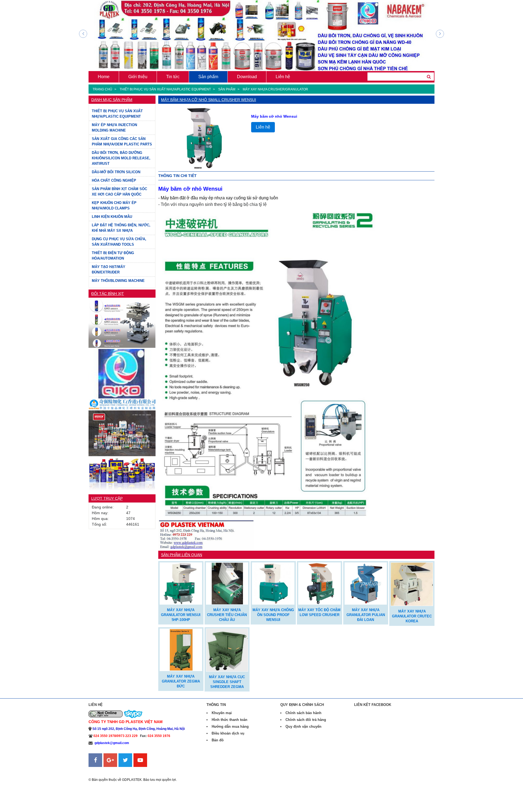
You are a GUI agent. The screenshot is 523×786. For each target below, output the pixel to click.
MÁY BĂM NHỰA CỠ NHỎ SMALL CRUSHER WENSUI (208, 100)
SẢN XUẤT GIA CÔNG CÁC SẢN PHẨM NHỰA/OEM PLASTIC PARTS (122, 141)
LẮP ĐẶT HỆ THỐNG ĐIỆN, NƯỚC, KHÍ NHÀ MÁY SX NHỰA (121, 228)
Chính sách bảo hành (303, 713)
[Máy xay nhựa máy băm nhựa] (181, 583)
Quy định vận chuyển (303, 726)
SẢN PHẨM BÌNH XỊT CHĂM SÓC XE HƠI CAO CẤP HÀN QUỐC (119, 191)
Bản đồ (218, 740)
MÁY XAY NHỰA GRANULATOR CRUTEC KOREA (412, 616)
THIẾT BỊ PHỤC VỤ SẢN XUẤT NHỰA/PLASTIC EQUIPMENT (165, 89)
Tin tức (173, 76)
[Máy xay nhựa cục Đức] (227, 649)
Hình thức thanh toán (229, 720)
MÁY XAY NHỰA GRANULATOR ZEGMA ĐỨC (181, 681)
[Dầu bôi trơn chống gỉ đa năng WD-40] (122, 473)
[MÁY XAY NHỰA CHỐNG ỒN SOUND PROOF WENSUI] (273, 583)
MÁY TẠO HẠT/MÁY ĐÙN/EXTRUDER (108, 269)
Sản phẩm (208, 76)
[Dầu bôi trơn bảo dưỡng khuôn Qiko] (122, 373)
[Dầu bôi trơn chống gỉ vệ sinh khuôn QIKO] (122, 323)
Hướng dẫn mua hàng (230, 726)
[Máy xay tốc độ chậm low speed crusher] (319, 583)
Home (104, 76)
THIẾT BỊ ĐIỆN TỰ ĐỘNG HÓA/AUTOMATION (113, 255)
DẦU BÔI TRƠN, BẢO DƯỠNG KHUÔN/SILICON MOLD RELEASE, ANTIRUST (121, 158)
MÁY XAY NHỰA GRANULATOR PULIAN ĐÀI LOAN (365, 615)
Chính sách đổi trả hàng (305, 720)
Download (247, 76)
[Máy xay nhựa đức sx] (181, 649)
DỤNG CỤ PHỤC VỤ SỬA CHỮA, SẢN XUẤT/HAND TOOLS (119, 241)
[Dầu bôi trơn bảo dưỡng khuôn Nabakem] (122, 433)
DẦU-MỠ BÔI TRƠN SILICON (116, 172)
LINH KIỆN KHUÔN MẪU (112, 217)
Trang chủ (102, 89)
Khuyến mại (222, 713)
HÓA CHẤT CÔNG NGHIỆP (114, 180)
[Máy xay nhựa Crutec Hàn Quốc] (412, 583)
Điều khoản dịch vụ (228, 733)
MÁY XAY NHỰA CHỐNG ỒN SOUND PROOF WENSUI (273, 615)
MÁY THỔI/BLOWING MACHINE (118, 281)
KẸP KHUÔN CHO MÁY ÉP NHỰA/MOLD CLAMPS (114, 205)
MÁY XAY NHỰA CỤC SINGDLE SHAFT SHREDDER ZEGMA (227, 682)
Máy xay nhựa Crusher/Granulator (275, 89)
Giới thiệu (137, 76)
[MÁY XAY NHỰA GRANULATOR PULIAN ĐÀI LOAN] (366, 583)
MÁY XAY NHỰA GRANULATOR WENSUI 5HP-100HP (180, 615)
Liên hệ (283, 76)
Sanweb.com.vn (102, 770)
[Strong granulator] (227, 583)
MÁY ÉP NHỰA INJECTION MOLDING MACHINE (114, 127)
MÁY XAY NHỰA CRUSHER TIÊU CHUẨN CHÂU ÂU (227, 615)
